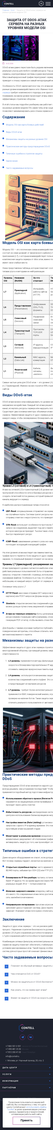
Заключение (12, 161)
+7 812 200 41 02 (13, 1052)
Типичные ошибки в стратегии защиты (24, 153)
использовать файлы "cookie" (27, 1108)
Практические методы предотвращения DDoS (28, 146)
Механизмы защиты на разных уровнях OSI (26, 139)
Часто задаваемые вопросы (19, 168)
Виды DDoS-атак (14, 132)
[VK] (30, 1037)
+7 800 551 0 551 (13, 1046)
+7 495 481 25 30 (13, 1049)
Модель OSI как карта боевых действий (25, 124)
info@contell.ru (12, 1056)
